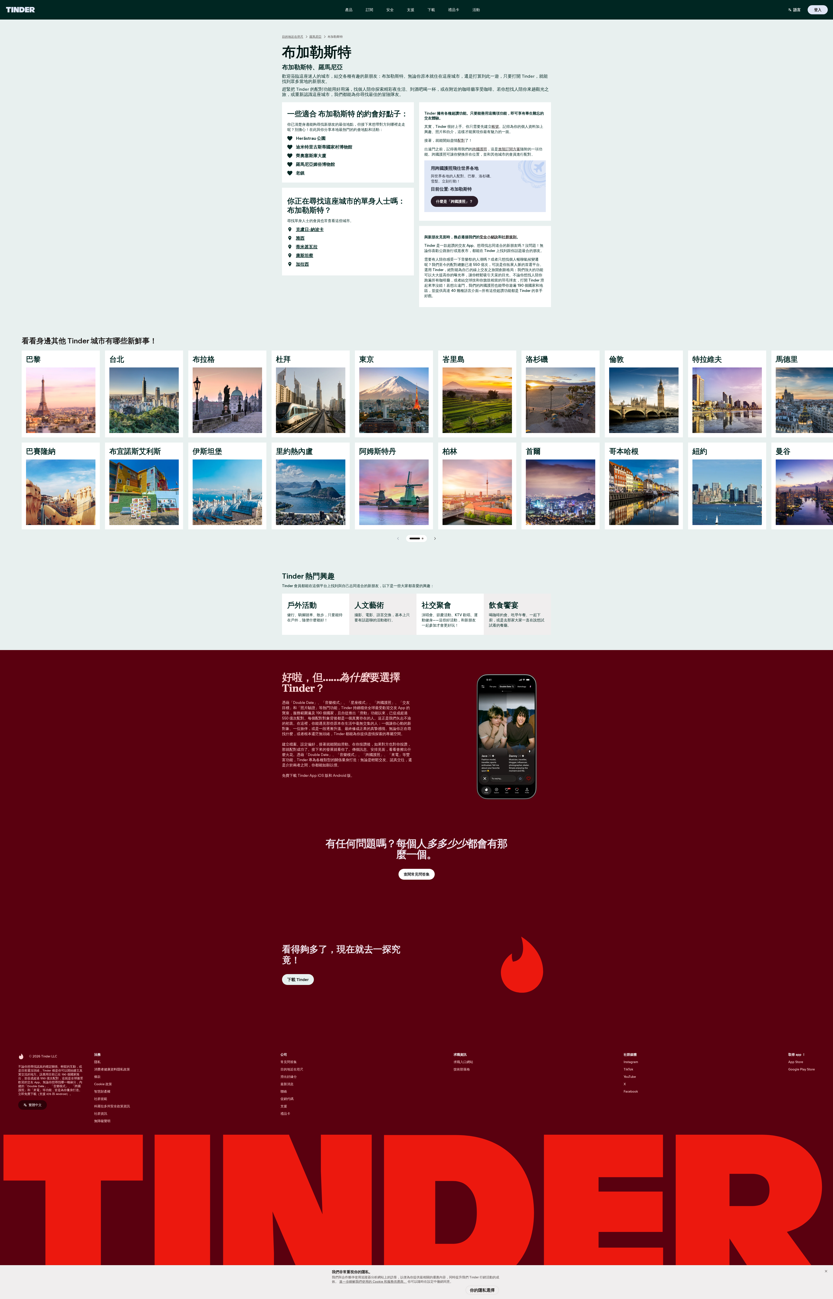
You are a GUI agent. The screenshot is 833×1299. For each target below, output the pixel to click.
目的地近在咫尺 (292, 37)
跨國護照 (479, 149)
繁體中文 (35, 1105)
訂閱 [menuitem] (369, 10)
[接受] (826, 1271)
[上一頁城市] (398, 538)
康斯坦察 (304, 255)
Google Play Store (801, 1069)
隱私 (97, 1062)
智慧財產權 (102, 1091)
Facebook (631, 1091)
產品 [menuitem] (349, 10)
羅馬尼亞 (315, 37)
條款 (97, 1076)
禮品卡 (285, 1113)
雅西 (300, 238)
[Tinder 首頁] (20, 10)
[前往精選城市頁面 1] (415, 538)
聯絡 (283, 1091)
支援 (283, 1106)
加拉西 (302, 264)
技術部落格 (462, 1069)
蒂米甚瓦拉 (307, 246)
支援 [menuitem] (410, 10)
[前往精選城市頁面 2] (422, 538)
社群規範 (100, 1098)
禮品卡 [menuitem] (453, 10)
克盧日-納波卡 (310, 229)
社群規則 (509, 237)
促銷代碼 (287, 1098)
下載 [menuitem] (431, 10)
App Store (795, 1062)
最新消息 (287, 1084)
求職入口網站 (463, 1062)
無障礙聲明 (102, 1121)
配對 (461, 140)
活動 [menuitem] (476, 10)
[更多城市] (435, 538)
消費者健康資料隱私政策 (112, 1069)
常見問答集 (288, 1062)
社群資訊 (100, 1113)
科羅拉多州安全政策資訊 (112, 1106)
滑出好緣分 (288, 1076)
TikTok (628, 1069)
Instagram (631, 1062)
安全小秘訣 (489, 237)
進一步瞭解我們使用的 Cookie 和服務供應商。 (373, 1281)
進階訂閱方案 (509, 149)
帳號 (495, 126)
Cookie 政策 (103, 1084)
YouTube (630, 1076)
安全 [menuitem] (390, 10)
